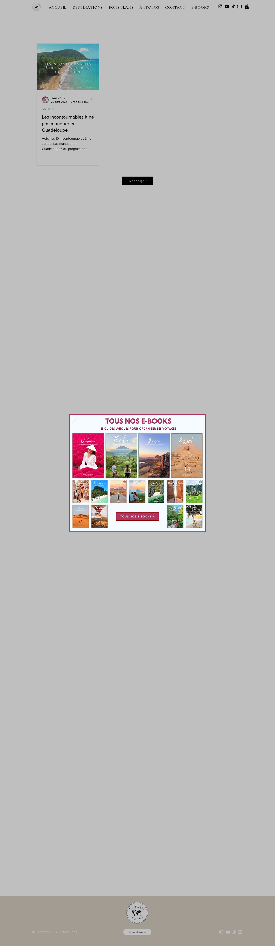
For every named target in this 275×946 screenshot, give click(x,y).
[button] (75, 420)
